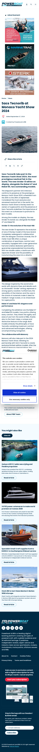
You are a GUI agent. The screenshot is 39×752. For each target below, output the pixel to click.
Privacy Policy (7, 660)
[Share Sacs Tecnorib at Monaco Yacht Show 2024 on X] (14, 166)
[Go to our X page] (8, 628)
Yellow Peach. (14, 746)
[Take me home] (12, 4)
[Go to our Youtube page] (21, 628)
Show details (28, 386)
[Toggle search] (31, 4)
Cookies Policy (25, 656)
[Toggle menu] (35, 4)
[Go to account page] (27, 4)
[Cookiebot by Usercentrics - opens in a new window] (28, 350)
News (10, 98)
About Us (5, 656)
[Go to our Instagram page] (12, 628)
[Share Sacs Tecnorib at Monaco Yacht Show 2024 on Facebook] (6, 166)
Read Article (9, 478)
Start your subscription (17, 679)
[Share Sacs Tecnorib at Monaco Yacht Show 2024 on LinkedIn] (10, 166)
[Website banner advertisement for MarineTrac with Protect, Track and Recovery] (19, 56)
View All (7, 435)
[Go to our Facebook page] (3, 628)
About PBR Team (13, 414)
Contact (14, 656)
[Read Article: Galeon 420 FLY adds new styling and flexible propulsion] (19, 450)
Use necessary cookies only (19, 399)
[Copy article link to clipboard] (22, 166)
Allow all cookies (19, 392)
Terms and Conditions (23, 660)
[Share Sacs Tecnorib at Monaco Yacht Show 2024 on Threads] (18, 166)
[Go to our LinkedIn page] (17, 628)
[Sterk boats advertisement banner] (19, 82)
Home (4, 98)
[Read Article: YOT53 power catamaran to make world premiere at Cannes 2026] (19, 492)
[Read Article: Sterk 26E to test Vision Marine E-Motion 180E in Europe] (19, 577)
